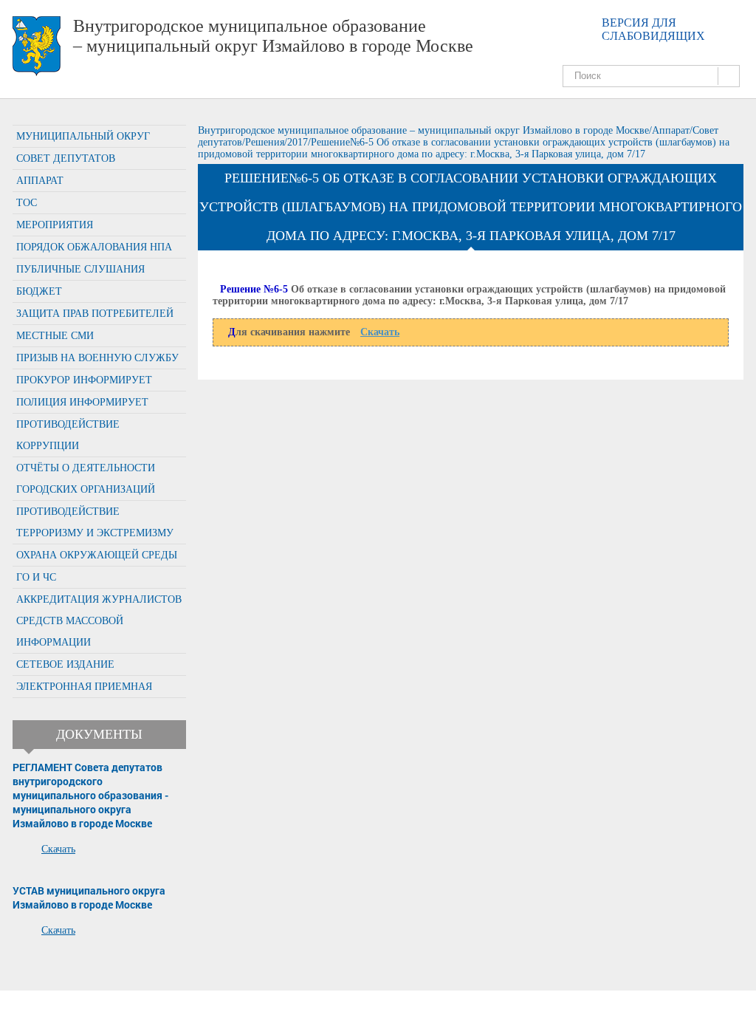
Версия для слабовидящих (653, 29)
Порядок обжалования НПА (94, 247)
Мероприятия (54, 224)
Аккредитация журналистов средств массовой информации (99, 621)
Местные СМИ (55, 335)
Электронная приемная (84, 686)
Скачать (58, 849)
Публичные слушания (80, 269)
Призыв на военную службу (97, 357)
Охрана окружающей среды (96, 555)
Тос (26, 202)
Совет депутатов (65, 158)
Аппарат (39, 180)
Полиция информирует (82, 402)
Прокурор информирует (84, 380)
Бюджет (39, 291)
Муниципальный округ (83, 136)
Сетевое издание (65, 664)
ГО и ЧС (36, 577)
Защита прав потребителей (94, 313)
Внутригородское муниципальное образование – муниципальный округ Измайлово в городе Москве (273, 35)
